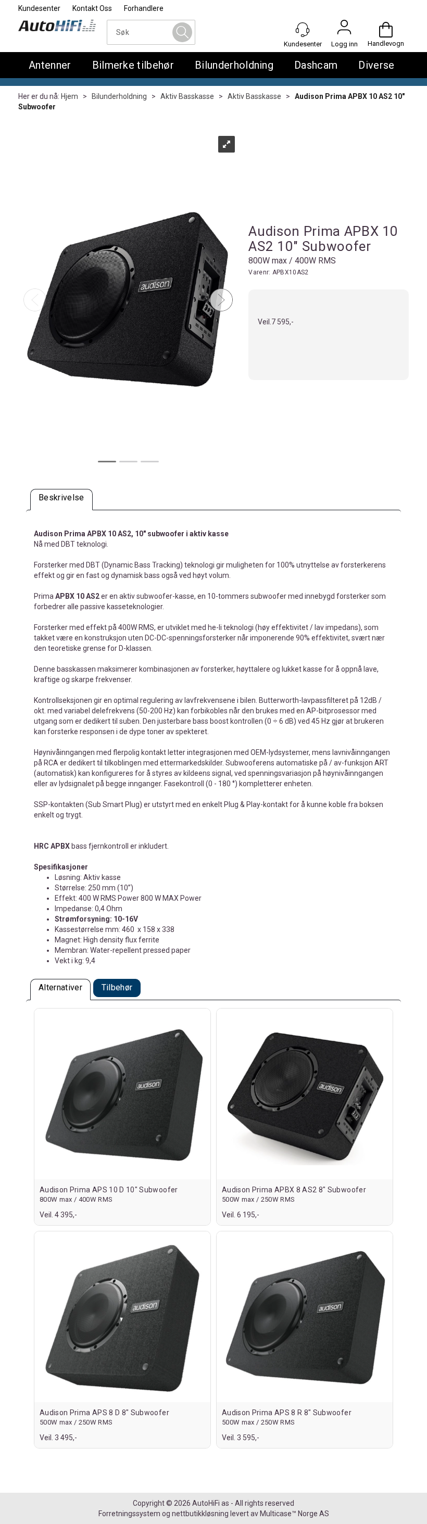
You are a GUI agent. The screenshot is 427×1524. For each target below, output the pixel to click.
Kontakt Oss (92, 8)
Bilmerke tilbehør (133, 65)
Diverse (376, 65)
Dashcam (315, 65)
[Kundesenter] (302, 30)
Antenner (50, 65)
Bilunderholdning (234, 65)
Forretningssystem (129, 1513)
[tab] (61, 499)
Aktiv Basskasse (187, 96)
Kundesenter (39, 8)
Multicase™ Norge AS (294, 1513)
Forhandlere (144, 8)
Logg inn (344, 30)
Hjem (69, 96)
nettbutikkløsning (200, 1513)
